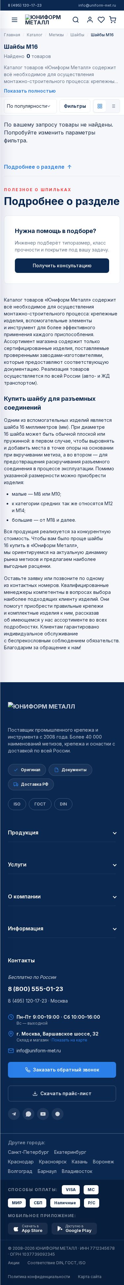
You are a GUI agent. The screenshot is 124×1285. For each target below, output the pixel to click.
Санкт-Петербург (28, 1152)
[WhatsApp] (28, 1114)
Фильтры (75, 106)
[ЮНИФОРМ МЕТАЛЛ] (45, 20)
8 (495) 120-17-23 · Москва (38, 1001)
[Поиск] (75, 19)
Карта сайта (90, 1276)
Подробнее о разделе (34, 166)
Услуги (17, 864)
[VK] (57, 1114)
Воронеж (103, 1161)
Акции (14, 1262)
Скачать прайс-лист (66, 1093)
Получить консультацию (62, 265)
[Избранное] (101, 19)
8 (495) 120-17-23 (25, 5)
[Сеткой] (100, 106)
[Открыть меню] (14, 19)
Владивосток (77, 1171)
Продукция (23, 832)
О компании (24, 896)
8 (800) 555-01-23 (35, 988)
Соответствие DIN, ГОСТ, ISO (56, 1262)
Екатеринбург (70, 1152)
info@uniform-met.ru (97, 5)
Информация (25, 928)
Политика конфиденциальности (39, 1276)
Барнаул (47, 1171)
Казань (80, 1161)
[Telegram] (14, 1114)
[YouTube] (43, 1114)
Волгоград (20, 1171)
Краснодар (21, 1161)
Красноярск (52, 1161)
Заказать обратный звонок (66, 1069)
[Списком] (113, 106)
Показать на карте (69, 1039)
